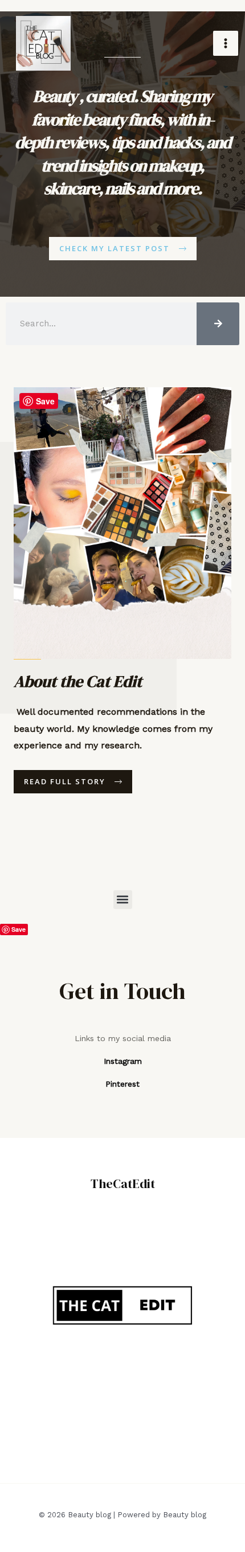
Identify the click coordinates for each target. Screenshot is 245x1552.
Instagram (123, 1061)
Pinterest (122, 1083)
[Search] (218, 323)
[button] (122, 899)
